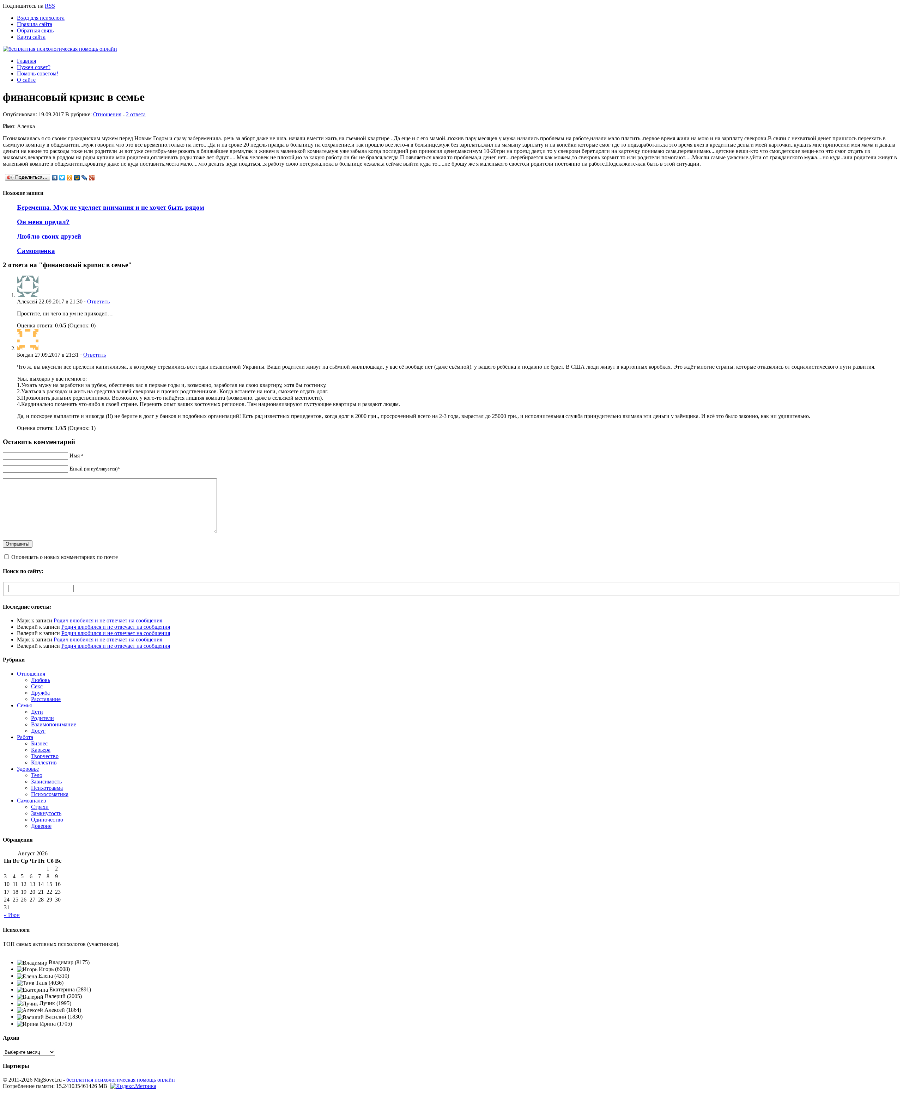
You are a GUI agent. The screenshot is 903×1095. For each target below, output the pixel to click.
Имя (76, 456)
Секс (37, 686)
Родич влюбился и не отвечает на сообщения (108, 620)
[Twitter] (62, 177)
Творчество (45, 756)
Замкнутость (46, 813)
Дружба (40, 693)
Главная (26, 61)
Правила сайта (34, 24)
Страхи (40, 807)
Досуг (38, 731)
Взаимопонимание (53, 724)
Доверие (41, 826)
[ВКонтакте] (55, 177)
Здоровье (28, 769)
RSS (50, 6)
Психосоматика (49, 794)
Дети (37, 712)
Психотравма (47, 788)
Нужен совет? (33, 67)
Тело (36, 775)
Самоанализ (31, 801)
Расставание (46, 699)
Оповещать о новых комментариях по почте (64, 557)
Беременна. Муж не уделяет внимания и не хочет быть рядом (110, 207)
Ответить (98, 301)
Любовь (40, 680)
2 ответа (136, 114)
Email (94, 469)
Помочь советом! (37, 73)
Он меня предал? (43, 222)
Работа (25, 737)
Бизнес (39, 743)
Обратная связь (35, 30)
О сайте (26, 80)
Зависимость (46, 782)
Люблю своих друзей (49, 236)
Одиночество (47, 820)
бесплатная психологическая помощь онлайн (120, 1080)
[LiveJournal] (84, 177)
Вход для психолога (41, 18)
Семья (24, 705)
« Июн (12, 915)
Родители (42, 718)
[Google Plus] (92, 177)
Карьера (40, 750)
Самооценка (36, 250)
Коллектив (44, 762)
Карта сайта (31, 37)
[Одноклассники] (69, 177)
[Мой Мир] (77, 177)
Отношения (107, 114)
